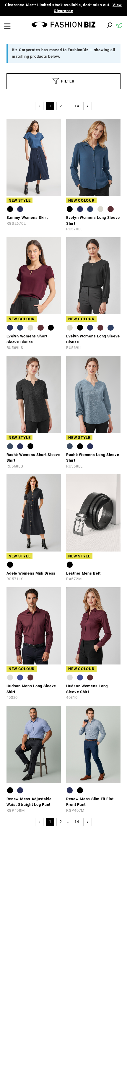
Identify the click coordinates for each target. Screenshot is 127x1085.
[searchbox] (77, 25)
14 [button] (76, 106)
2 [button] (61, 106)
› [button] (87, 106)
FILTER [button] (67, 81)
